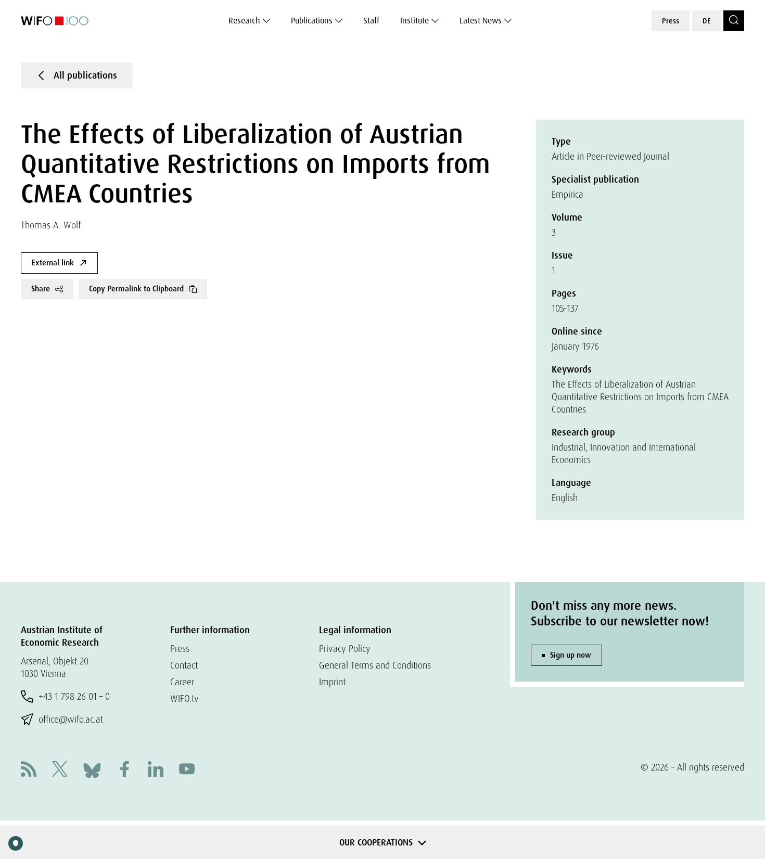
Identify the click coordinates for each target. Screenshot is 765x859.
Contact (184, 665)
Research (244, 20)
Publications (312, 20)
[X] (60, 770)
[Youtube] (187, 770)
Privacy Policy (345, 649)
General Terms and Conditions (375, 665)
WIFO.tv (184, 698)
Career (182, 682)
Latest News (481, 20)
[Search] (733, 20)
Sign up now (570, 655)
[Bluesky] (92, 769)
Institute (414, 20)
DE (706, 20)
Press (670, 20)
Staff (371, 20)
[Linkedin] (155, 770)
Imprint (332, 682)
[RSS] (28, 770)
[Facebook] (124, 770)
